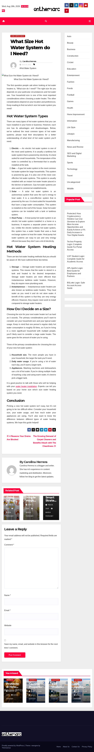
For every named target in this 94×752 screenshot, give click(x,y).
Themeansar (6, 748)
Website (7, 625)
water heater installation (26, 386)
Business (71, 49)
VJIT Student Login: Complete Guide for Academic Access (76, 259)
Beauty (70, 43)
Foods (70, 88)
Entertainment (73, 75)
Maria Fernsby (10, 514)
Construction (72, 56)
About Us (66, 747)
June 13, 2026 (81, 691)
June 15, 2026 (36, 691)
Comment (9, 545)
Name (7, 595)
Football (70, 95)
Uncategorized (73, 182)
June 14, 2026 (58, 691)
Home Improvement (17, 36)
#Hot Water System (28, 68)
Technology (72, 169)
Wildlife (70, 189)
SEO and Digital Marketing (74, 154)
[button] (46, 21)
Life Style (71, 127)
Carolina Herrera (29, 61)
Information (72, 121)
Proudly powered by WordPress (13, 745)
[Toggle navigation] (89, 21)
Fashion (70, 82)
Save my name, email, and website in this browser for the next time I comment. (31, 646)
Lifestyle (71, 134)
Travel (70, 176)
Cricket (70, 62)
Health (70, 108)
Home (59, 747)
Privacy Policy (87, 747)
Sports (70, 163)
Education (71, 69)
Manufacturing (73, 140)
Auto (69, 36)
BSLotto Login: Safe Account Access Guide (76, 285)
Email (7, 610)
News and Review (75, 147)
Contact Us (76, 747)
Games (70, 101)
